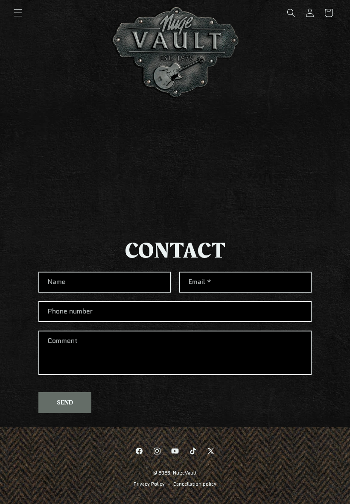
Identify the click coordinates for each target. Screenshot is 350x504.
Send (65, 402)
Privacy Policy (149, 484)
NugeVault (185, 472)
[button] (18, 12)
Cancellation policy (194, 484)
